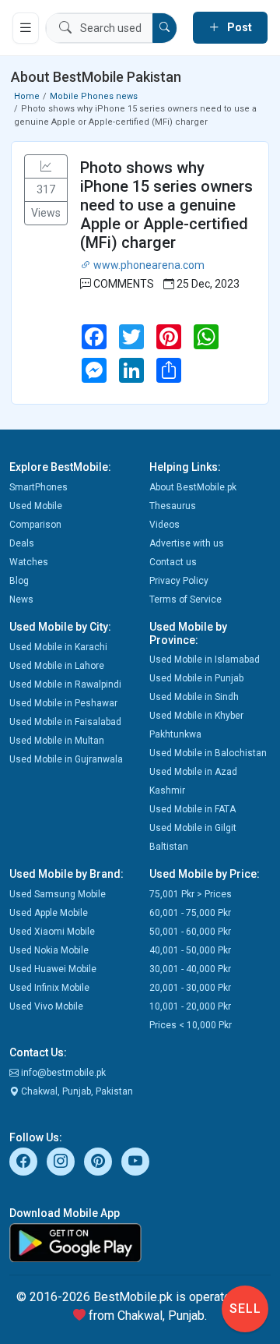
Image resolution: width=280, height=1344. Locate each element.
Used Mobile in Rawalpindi (65, 684)
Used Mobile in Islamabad (204, 659)
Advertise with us (186, 543)
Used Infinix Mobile (49, 987)
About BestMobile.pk (192, 487)
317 (46, 189)
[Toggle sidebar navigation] (25, 28)
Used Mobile (35, 505)
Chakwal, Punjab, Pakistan (76, 1091)
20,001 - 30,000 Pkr (190, 987)
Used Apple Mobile (48, 912)
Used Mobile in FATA (192, 809)
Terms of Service (185, 599)
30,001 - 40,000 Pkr (190, 969)
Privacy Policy (178, 580)
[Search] (164, 28)
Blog (19, 580)
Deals (21, 543)
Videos (164, 524)
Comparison (35, 524)
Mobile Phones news (94, 96)
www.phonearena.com (148, 265)
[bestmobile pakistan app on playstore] (140, 1242)
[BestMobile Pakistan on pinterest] (98, 1162)
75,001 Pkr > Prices (190, 894)
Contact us (173, 562)
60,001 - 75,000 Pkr (190, 912)
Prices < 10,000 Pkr (190, 1025)
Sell (245, 1308)
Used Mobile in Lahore (56, 665)
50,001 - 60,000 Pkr (190, 931)
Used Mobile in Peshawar (63, 703)
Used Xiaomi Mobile (52, 931)
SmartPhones (38, 487)
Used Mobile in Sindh (194, 696)
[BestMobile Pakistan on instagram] (61, 1162)
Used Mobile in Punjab (196, 678)
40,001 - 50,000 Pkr (190, 950)
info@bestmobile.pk (62, 1072)
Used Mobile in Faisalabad (65, 721)
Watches (28, 562)
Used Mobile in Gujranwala (66, 759)
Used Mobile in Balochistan (208, 753)
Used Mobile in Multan (56, 740)
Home (27, 96)
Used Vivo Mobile (46, 1006)
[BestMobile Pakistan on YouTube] (135, 1162)
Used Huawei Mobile (52, 969)
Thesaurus (172, 505)
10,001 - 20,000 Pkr (190, 1006)
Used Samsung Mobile (57, 894)
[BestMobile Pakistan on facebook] (23, 1162)
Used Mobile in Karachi (58, 647)
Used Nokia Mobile (49, 950)
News (21, 599)
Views (46, 213)
